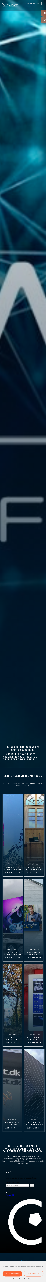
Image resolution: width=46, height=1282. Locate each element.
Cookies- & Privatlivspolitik (22, 1279)
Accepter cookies (12, 1274)
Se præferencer (33, 1274)
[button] (41, 7)
